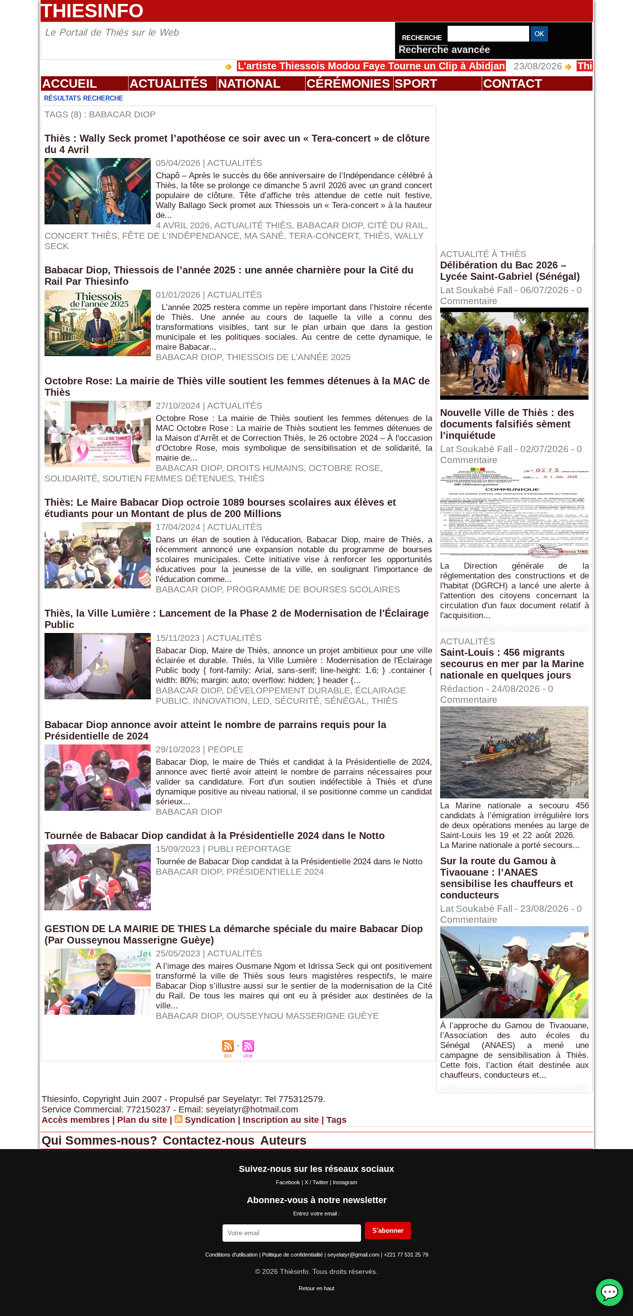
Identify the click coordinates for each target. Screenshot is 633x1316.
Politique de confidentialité (293, 1255)
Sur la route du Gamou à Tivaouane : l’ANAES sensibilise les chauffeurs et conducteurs (506, 877)
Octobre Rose (344, 468)
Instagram (345, 1182)
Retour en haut (316, 1288)
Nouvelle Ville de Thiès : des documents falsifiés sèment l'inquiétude (507, 424)
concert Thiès (81, 236)
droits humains (265, 468)
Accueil (69, 83)
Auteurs (283, 1140)
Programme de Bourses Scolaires (313, 589)
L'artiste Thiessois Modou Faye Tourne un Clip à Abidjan (333, 65)
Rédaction (462, 689)
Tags (336, 1120)
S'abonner (388, 1230)
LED (261, 701)
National (249, 83)
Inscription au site (281, 1120)
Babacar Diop (329, 225)
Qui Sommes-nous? (101, 1140)
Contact (512, 83)
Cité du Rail (396, 225)
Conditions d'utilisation (232, 1255)
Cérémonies (348, 83)
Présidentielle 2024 (275, 872)
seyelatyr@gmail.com (354, 1255)
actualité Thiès (253, 225)
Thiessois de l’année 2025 (288, 357)
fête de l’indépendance (180, 236)
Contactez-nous (210, 1140)
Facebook (289, 1182)
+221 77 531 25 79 (406, 1255)
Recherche (423, 38)
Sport (416, 83)
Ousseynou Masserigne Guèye (302, 1016)
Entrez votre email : (316, 1213)
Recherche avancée (444, 49)
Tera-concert (324, 236)
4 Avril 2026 (183, 225)
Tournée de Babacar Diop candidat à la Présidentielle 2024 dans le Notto (215, 835)
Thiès (376, 236)
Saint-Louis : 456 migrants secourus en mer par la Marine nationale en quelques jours (512, 664)
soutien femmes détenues (167, 478)
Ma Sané (264, 236)
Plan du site (142, 1120)
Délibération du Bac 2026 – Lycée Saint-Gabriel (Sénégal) (510, 271)
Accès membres (76, 1120)
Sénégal (345, 701)
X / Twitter (317, 1182)
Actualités (169, 83)
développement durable (288, 690)
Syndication (210, 1120)
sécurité (296, 701)
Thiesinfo (92, 10)
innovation (220, 701)
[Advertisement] (519, 168)
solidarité (71, 478)
